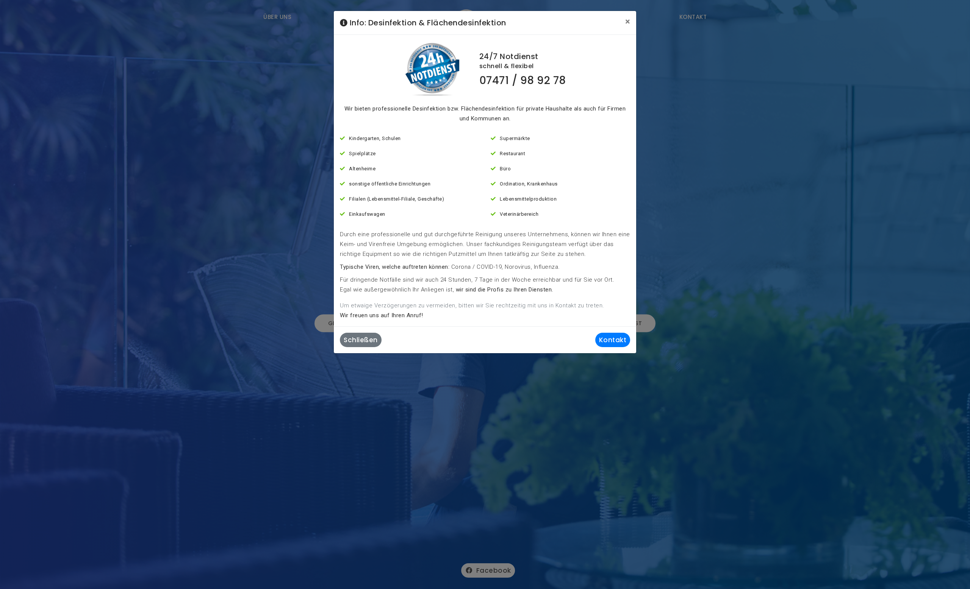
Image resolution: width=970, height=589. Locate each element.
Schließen (361, 339)
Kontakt (613, 339)
